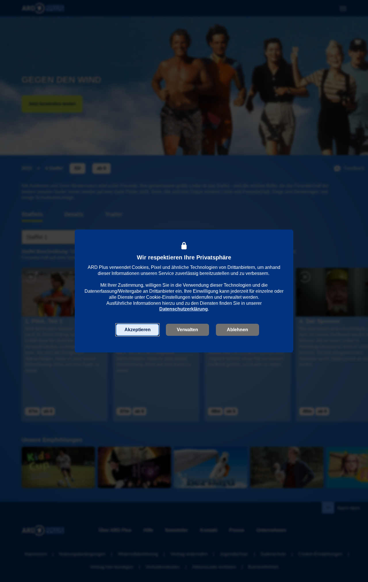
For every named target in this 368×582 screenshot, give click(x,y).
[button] (137, 330)
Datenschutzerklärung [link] (183, 309)
